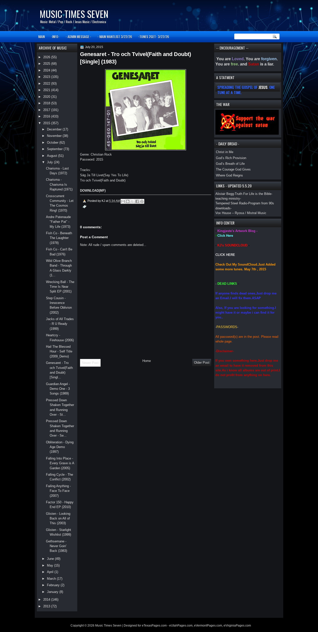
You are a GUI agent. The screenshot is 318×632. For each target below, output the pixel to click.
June (51, 559)
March (52, 578)
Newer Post (90, 363)
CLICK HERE (225, 255)
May (50, 565)
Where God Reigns (229, 175)
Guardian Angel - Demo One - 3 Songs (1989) (58, 389)
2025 (47, 63)
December (55, 129)
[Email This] (122, 201)
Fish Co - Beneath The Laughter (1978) (59, 238)
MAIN (41, 36)
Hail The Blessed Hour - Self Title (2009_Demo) (59, 351)
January (53, 592)
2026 (47, 57)
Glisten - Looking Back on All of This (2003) (58, 518)
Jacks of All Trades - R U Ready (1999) (60, 324)
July (50, 162)
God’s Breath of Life (230, 164)
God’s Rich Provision (231, 158)
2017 (47, 110)
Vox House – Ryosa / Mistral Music (240, 213)
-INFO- (55, 36)
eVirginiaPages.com (237, 625)
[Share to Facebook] (137, 201)
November (55, 136)
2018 (47, 103)
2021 (47, 90)
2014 (47, 599)
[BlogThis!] (127, 201)
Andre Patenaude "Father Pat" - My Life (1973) (58, 222)
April (50, 572)
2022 (47, 83)
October (53, 142)
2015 (47, 123)
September (55, 149)
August (52, 156)
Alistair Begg (224, 194)
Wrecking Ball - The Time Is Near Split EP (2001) (60, 286)
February (54, 585)
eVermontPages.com (208, 625)
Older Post (201, 362)
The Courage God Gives (233, 169)
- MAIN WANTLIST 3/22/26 (114, 36)
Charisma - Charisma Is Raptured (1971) (59, 184)
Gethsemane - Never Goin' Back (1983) (56, 546)
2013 (47, 606)
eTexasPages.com (154, 625)
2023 (47, 77)
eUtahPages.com (181, 625)
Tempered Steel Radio (231, 203)
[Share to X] (132, 201)
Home (146, 361)
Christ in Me (224, 152)
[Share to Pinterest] (141, 201)
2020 (47, 97)
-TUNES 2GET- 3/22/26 (153, 36)
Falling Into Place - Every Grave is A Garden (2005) (60, 463)
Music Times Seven (74, 14)
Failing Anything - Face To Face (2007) (58, 491)
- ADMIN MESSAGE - (78, 36)
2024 (47, 70)
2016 (47, 116)
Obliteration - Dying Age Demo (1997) (60, 447)
